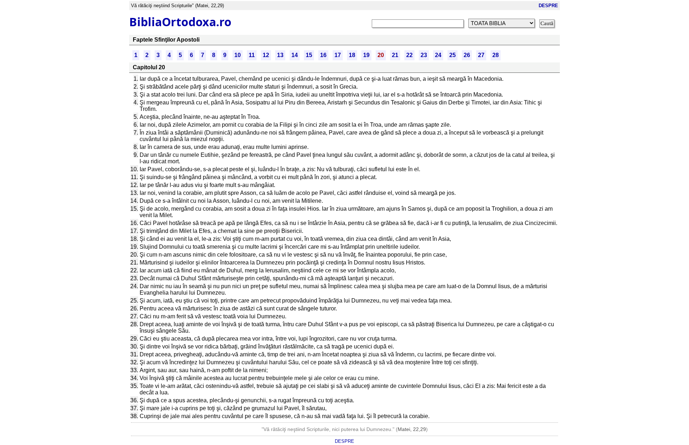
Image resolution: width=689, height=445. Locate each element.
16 (323, 55)
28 (495, 55)
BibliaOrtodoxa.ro (180, 21)
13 (280, 55)
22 (409, 55)
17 (337, 55)
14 (294, 55)
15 (309, 55)
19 (366, 55)
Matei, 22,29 (412, 429)
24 (438, 55)
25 (452, 55)
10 (237, 55)
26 (467, 55)
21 (395, 55)
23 (424, 55)
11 (252, 55)
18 (352, 55)
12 (266, 55)
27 (481, 55)
